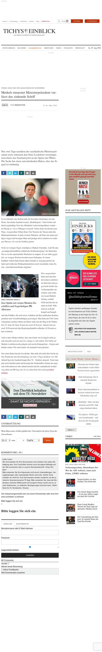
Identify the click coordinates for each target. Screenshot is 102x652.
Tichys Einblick (8, 48)
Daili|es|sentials (35, 48)
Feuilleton (68, 48)
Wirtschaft (80, 48)
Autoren (4, 21)
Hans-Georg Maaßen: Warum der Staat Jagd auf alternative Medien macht (87, 506)
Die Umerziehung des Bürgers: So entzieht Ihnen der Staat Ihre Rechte (88, 519)
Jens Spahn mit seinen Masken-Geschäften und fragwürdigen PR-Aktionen (19, 306)
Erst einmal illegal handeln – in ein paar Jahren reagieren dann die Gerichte (88, 494)
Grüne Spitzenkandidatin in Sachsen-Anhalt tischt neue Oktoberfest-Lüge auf (88, 392)
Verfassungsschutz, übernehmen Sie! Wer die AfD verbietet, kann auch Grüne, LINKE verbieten (81, 470)
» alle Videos (97, 436)
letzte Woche (77, 359)
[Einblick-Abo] (83, 242)
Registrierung (22, 524)
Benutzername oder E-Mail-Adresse (17, 528)
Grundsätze (23, 21)
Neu (89, 351)
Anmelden (76, 21)
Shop (37, 21)
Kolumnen (22, 48)
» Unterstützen (92, 21)
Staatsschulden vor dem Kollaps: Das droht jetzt (86, 480)
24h (67, 359)
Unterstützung (13, 21)
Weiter (48, 440)
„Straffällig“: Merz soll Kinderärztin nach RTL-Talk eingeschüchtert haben (88, 405)
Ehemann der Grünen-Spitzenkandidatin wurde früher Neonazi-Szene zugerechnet (88, 367)
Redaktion (20, 105)
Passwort (5, 538)
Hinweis (26, 488)
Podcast (31, 21)
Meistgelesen (75, 351)
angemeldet (17, 494)
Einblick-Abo (45, 21)
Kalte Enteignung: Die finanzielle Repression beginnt (88, 379)
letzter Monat (91, 359)
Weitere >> (71, 430)
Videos (58, 48)
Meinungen (48, 48)
